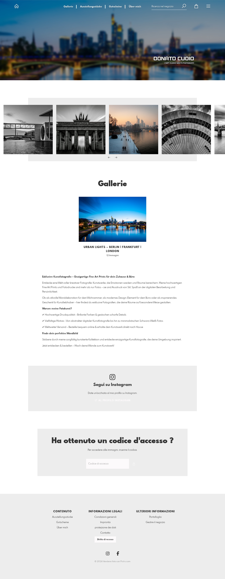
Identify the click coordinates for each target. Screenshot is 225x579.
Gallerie (68, 6)
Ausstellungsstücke (91, 6)
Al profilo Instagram (114, 400)
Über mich (135, 6)
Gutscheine (115, 6)
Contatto (105, 533)
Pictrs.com (125, 562)
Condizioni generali (105, 517)
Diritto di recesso (105, 540)
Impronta (105, 522)
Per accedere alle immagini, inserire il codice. (112, 450)
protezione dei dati (105, 527)
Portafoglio (155, 517)
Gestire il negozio (155, 522)
